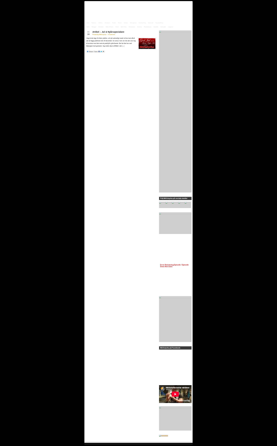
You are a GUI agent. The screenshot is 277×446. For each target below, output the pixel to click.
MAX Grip (123, 27)
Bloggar (94, 27)
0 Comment (111, 34)
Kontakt (156, 27)
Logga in (170, 27)
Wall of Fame (109, 27)
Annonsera (132, 27)
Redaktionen (147, 27)
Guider (126, 23)
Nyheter (94, 23)
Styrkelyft (150, 23)
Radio (114, 23)
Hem (88, 23)
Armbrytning (142, 23)
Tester (120, 23)
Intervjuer (107, 23)
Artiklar (100, 23)
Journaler (163, 27)
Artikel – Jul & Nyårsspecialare (108, 32)
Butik (88, 27)
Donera (139, 27)
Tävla (117, 27)
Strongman (133, 23)
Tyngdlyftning (159, 23)
